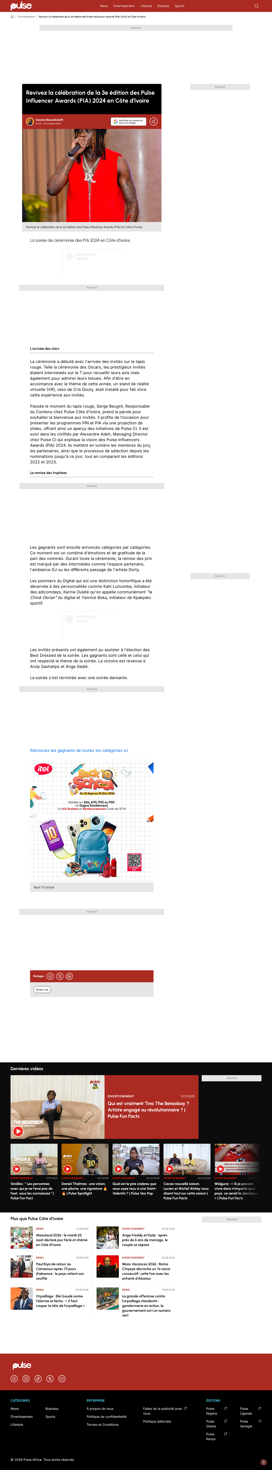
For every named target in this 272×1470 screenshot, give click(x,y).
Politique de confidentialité (106, 1417)
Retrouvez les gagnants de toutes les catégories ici (79, 750)
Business (163, 6)
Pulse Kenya (210, 1436)
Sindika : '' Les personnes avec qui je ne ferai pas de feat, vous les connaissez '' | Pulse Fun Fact (32, 1191)
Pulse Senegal (246, 1423)
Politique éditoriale (157, 1421)
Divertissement (124, 6)
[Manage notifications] (263, 1462)
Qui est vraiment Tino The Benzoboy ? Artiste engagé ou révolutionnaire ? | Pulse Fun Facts (148, 1109)
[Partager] (154, 122)
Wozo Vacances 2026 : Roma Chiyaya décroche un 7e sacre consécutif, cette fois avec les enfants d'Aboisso (146, 1271)
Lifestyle (146, 6)
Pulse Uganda (246, 1411)
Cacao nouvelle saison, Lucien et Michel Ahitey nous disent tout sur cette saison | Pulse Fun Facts (186, 1191)
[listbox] (136, 1175)
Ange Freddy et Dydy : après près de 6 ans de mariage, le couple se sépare (145, 1240)
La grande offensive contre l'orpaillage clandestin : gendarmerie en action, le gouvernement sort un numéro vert (146, 1306)
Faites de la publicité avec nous (162, 1411)
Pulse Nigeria (211, 1411)
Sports (179, 6)
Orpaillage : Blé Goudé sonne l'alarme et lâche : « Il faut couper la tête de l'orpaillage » (60, 1301)
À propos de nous (100, 1409)
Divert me (42, 989)
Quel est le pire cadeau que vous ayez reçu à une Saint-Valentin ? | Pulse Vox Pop (135, 1189)
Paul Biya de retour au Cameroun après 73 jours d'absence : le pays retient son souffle (60, 1271)
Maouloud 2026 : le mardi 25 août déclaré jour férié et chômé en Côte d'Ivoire (61, 1240)
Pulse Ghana (211, 1423)
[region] (136, 1175)
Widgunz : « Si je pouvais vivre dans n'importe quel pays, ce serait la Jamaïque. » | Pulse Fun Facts (236, 1191)
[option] (34, 1176)
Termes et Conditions (102, 1425)
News (104, 6)
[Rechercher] (257, 6)
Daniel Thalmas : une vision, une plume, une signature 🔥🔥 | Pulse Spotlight (84, 1189)
